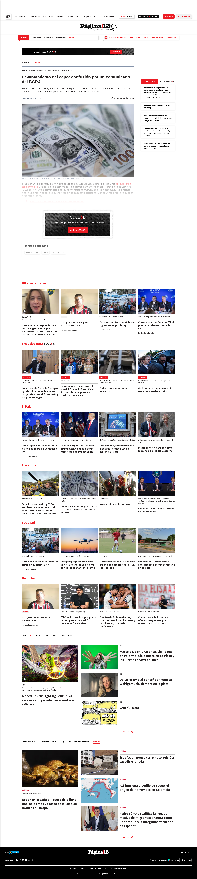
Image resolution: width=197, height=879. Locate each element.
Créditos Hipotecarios (117, 37)
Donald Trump (157, 37)
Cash (24, 635)
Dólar (46, 252)
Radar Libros (66, 635)
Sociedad (70, 16)
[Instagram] (20, 860)
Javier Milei (171, 37)
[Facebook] (17, 860)
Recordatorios (109, 16)
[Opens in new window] (174, 860)
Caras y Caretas (29, 741)
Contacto (83, 868)
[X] (23, 860)
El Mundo (97, 16)
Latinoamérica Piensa (79, 741)
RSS (190, 852)
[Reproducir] (140, 16)
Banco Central (58, 252)
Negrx (63, 741)
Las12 (38, 635)
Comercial (182, 852)
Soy (46, 635)
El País (51, 16)
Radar (54, 635)
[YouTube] (29, 860)
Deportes (87, 16)
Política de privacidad (98, 868)
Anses (146, 37)
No (31, 635)
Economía (60, 16)
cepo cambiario (32, 252)
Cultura (79, 16)
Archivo (73, 868)
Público (96, 741)
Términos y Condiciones (118, 868)
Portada (25, 62)
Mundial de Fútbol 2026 (37, 16)
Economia (37, 62)
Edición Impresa (20, 16)
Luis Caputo (135, 37)
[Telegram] (32, 860)
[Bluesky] (26, 860)
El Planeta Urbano (48, 741)
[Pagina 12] (98, 27)
